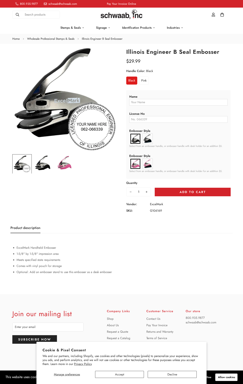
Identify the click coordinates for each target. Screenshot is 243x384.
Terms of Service (156, 338)
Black (131, 80)
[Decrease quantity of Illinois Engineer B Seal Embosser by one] (130, 192)
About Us (113, 325)
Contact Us (153, 319)
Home (16, 39)
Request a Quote (117, 331)
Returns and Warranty (159, 331)
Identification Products (137, 27)
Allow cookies (226, 377)
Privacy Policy (83, 364)
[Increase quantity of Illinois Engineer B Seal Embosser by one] (146, 192)
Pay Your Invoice (156, 325)
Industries (173, 27)
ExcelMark (156, 204)
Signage (101, 27)
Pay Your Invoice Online (121, 4)
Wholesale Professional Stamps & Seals (50, 39)
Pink (144, 80)
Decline (172, 374)
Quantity (131, 183)
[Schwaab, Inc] (121, 15)
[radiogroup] (178, 138)
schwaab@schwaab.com (201, 322)
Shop (110, 319)
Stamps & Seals (70, 27)
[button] (178, 96)
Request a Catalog (118, 338)
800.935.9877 (195, 318)
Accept (119, 374)
